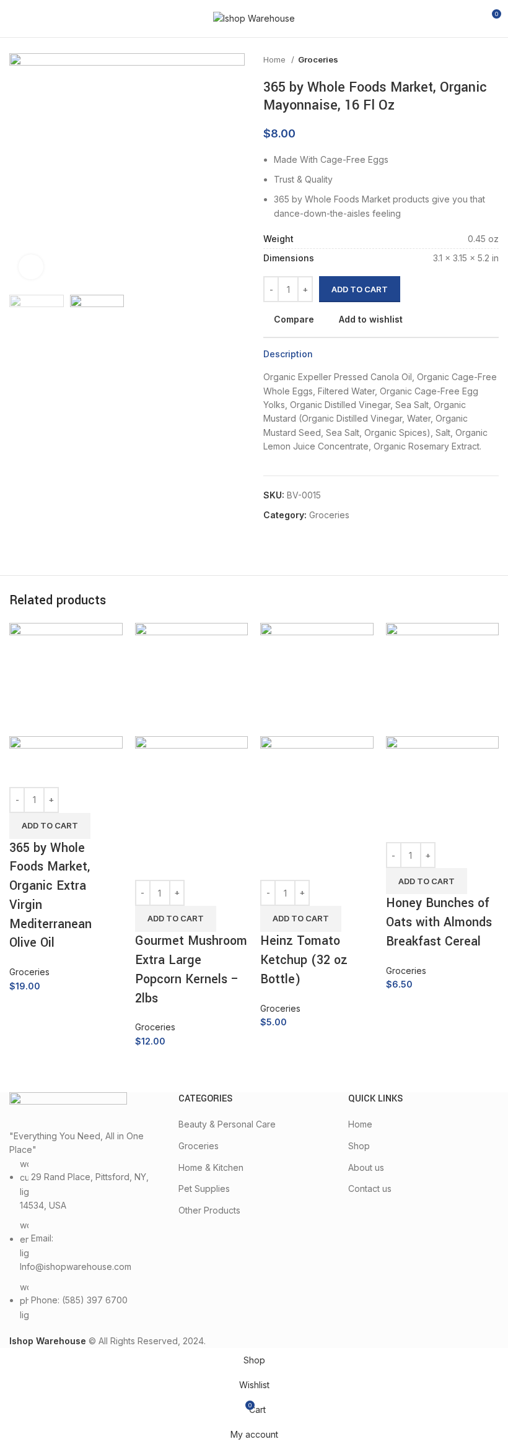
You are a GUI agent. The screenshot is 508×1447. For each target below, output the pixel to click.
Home (275, 59)
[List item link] (84, 1239)
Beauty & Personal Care (227, 1124)
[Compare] (24, 771)
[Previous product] (468, 60)
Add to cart (359, 289)
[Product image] (66, 744)
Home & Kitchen (210, 1167)
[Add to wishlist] (91, 771)
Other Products (209, 1210)
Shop (359, 1146)
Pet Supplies (204, 1188)
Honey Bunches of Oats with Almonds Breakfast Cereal (439, 922)
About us (366, 1167)
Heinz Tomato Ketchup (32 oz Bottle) (304, 960)
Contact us (370, 1188)
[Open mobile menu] (14, 18)
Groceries (318, 59)
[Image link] (68, 1110)
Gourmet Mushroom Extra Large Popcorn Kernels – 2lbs (191, 969)
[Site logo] (254, 17)
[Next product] (492, 60)
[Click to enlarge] (31, 266)
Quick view (58, 771)
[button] (49, 826)
